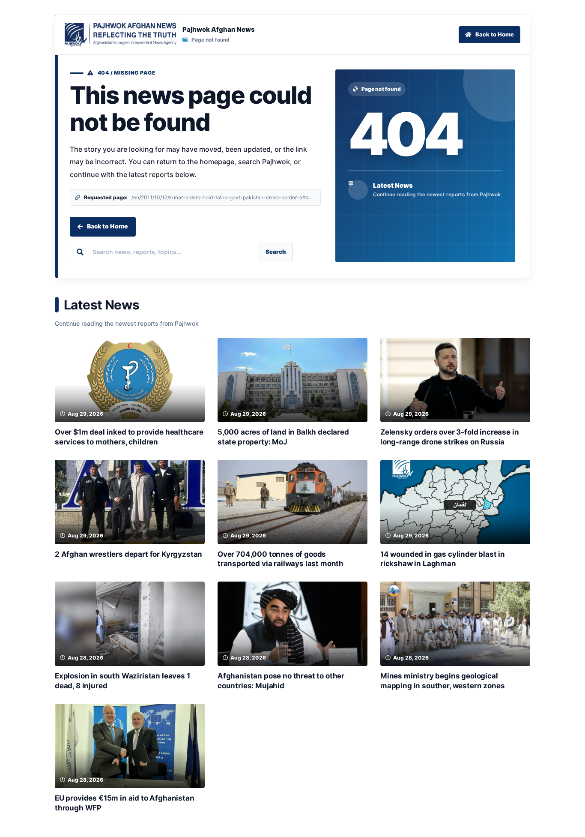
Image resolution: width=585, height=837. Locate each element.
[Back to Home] (120, 35)
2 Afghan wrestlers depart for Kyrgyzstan (128, 554)
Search (276, 251)
